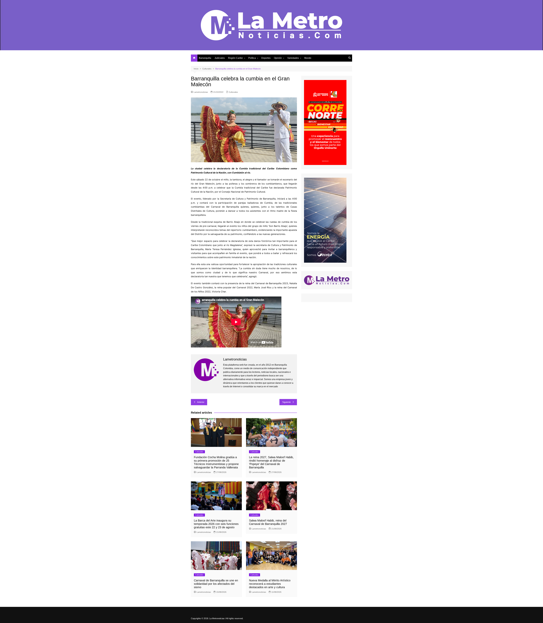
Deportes (266, 58)
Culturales (233, 92)
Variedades (293, 58)
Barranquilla (205, 58)
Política (252, 58)
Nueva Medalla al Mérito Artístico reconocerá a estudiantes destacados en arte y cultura (269, 584)
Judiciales (220, 58)
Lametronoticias (201, 92)
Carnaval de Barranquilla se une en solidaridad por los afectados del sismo (216, 584)
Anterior (200, 402)
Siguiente (286, 402)
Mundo (307, 58)
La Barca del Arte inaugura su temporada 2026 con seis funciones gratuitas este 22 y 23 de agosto (216, 524)
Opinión (278, 58)
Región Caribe (235, 58)
